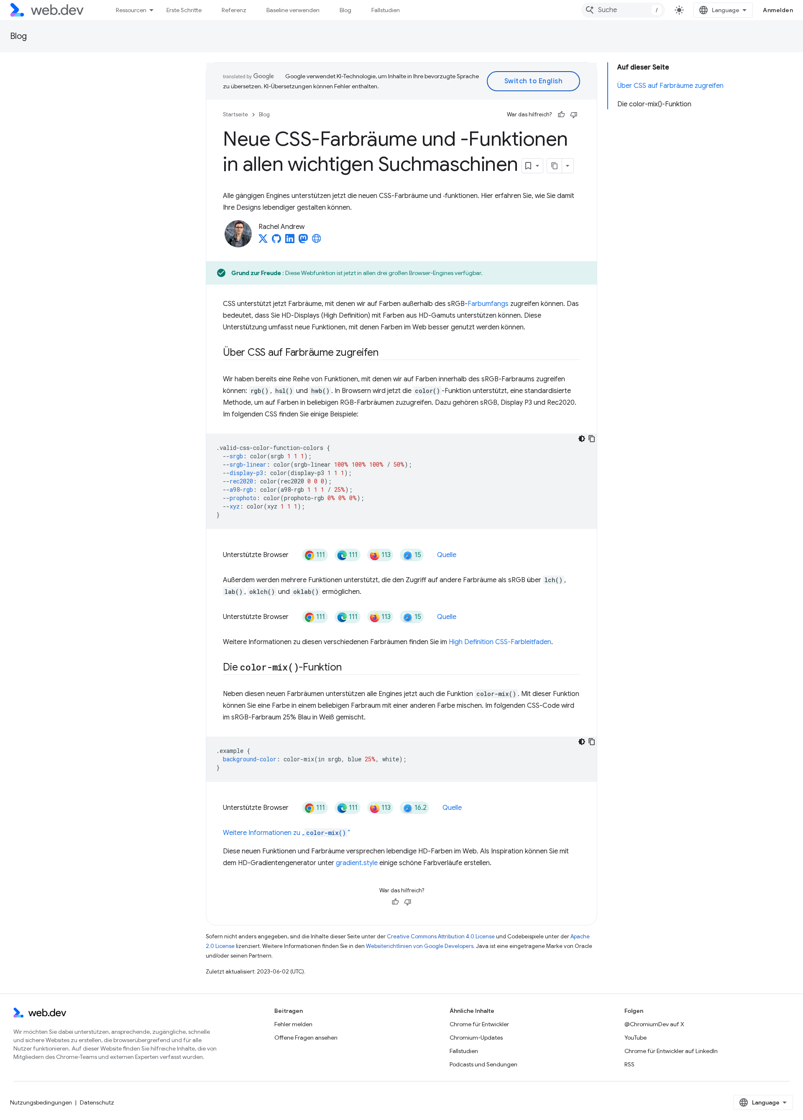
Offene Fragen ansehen (306, 1037)
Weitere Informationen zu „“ (286, 833)
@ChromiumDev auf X (654, 1024)
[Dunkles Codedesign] (582, 439)
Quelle (446, 555)
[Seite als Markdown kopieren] (554, 166)
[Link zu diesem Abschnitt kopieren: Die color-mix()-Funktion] (348, 668)
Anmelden (778, 10)
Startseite (235, 114)
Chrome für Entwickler (479, 1024)
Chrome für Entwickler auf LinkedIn (671, 1051)
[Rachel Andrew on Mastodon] (303, 241)
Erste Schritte (184, 10)
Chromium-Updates (476, 1037)
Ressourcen (131, 10)
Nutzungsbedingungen (41, 1102)
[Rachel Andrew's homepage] (316, 241)
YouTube (635, 1037)
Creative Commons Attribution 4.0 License (441, 936)
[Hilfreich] (561, 114)
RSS (629, 1064)
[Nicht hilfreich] (574, 114)
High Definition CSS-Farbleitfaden (500, 642)
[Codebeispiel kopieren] (592, 439)
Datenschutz (97, 1102)
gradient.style (357, 863)
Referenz (234, 10)
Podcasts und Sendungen (483, 1064)
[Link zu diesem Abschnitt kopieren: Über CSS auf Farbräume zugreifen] (385, 353)
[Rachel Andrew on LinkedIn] (289, 241)
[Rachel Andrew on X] (263, 241)
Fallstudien (385, 10)
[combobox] (623, 10)
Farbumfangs (488, 304)
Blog (345, 10)
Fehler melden (293, 1024)
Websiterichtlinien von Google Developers (419, 946)
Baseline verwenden (293, 10)
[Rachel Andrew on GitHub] (276, 241)
